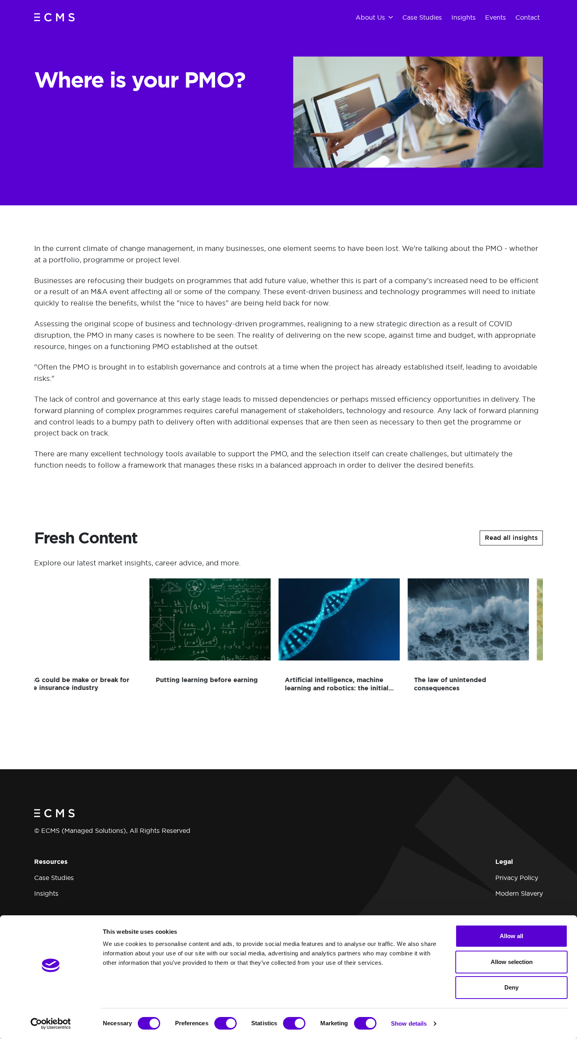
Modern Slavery (519, 893)
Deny (511, 987)
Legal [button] (504, 862)
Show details (409, 1023)
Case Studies (54, 878)
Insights (46, 893)
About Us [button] (370, 17)
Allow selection (512, 962)
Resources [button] (51, 862)
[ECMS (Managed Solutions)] (54, 17)
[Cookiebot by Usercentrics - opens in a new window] (50, 1024)
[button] (511, 537)
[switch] (225, 1023)
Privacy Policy (516, 878)
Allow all (511, 936)
